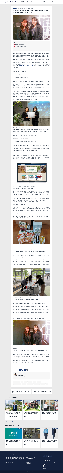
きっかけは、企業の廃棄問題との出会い (21, 44)
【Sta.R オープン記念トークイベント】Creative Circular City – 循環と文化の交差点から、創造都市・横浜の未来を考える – (31, 442)
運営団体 (27, 459)
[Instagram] (49, 456)
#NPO (22, 381)
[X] (46, 456)
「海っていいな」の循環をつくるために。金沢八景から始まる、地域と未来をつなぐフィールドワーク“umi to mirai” (31, 414)
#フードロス (42, 383)
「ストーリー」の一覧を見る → (9, 421)
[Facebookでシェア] (22, 370)
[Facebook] (44, 456)
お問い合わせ (45, 1)
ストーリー (15, 8)
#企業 (47, 383)
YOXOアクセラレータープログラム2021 (26, 65)
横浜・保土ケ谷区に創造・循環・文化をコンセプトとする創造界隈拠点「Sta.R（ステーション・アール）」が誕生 (13, 442)
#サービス (24, 383)
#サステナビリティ (29, 383)
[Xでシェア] (20, 370)
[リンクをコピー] (27, 370)
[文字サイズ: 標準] (53, 2)
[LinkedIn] (51, 456)
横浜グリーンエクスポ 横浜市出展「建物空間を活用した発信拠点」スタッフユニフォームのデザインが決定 (49, 442)
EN (50, 1)
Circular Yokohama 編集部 (30, 458)
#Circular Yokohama (16, 381)
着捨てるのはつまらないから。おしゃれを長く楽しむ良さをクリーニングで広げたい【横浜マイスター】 (49, 414)
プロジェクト (32, 1)
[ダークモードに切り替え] (55, 2)
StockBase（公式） (22, 364)
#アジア (34, 381)
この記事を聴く (33, 369)
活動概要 (22, 1)
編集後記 (16, 49)
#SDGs (25, 381)
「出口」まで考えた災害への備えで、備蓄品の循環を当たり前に (24, 48)
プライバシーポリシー (29, 463)
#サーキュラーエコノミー (17, 383)
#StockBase (29, 381)
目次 (14, 42)
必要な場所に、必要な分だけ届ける (20, 46)
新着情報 (26, 1)
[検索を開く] (57, 2)
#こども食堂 (38, 381)
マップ (36, 1)
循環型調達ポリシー (29, 462)
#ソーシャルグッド (36, 383)
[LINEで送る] (25, 370)
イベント (40, 1)
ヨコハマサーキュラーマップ (30, 457)
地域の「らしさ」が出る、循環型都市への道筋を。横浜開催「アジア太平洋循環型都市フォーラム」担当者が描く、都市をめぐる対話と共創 (13, 414)
